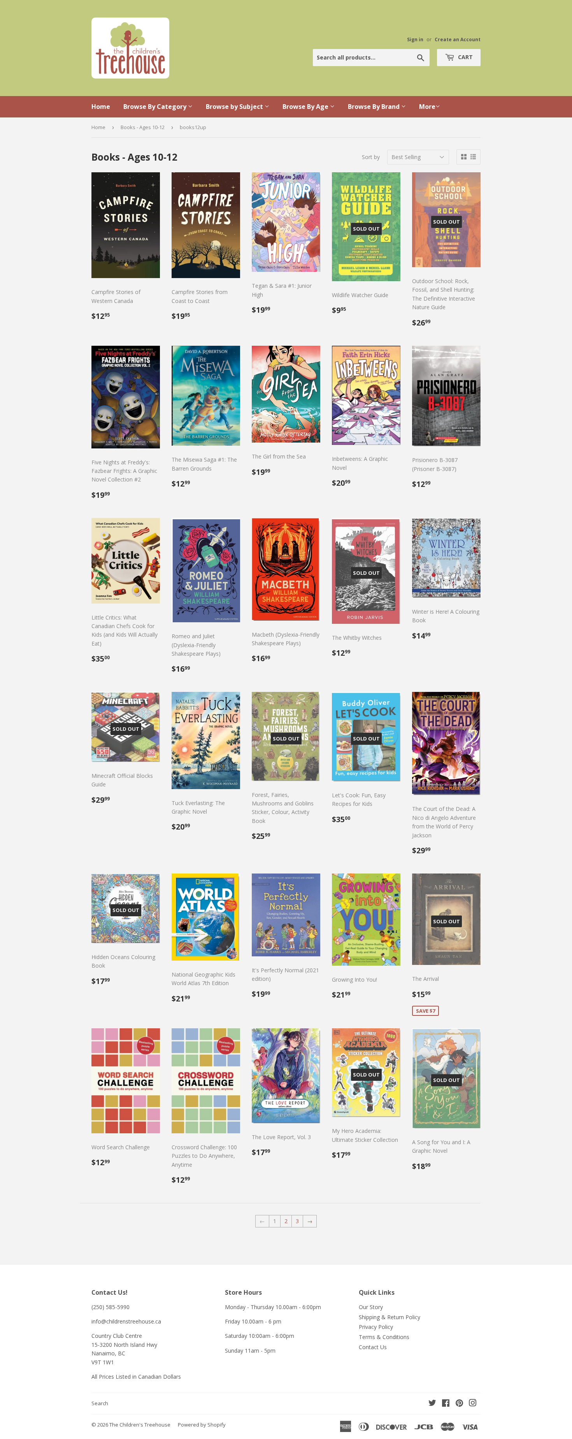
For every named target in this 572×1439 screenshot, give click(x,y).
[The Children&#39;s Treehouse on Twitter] (432, 1403)
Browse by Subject (235, 106)
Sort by (371, 157)
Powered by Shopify (202, 1424)
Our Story (371, 1307)
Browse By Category (155, 106)
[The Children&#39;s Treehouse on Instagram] (473, 1403)
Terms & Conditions (384, 1337)
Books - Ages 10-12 (143, 127)
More (427, 106)
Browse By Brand (374, 106)
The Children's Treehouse (139, 1424)
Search (99, 1403)
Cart (464, 57)
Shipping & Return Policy (389, 1317)
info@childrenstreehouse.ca (126, 1321)
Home (100, 106)
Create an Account (458, 39)
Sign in (415, 39)
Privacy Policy (376, 1326)
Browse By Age (306, 106)
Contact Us (373, 1347)
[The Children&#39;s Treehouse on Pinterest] (459, 1403)
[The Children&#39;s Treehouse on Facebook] (446, 1403)
